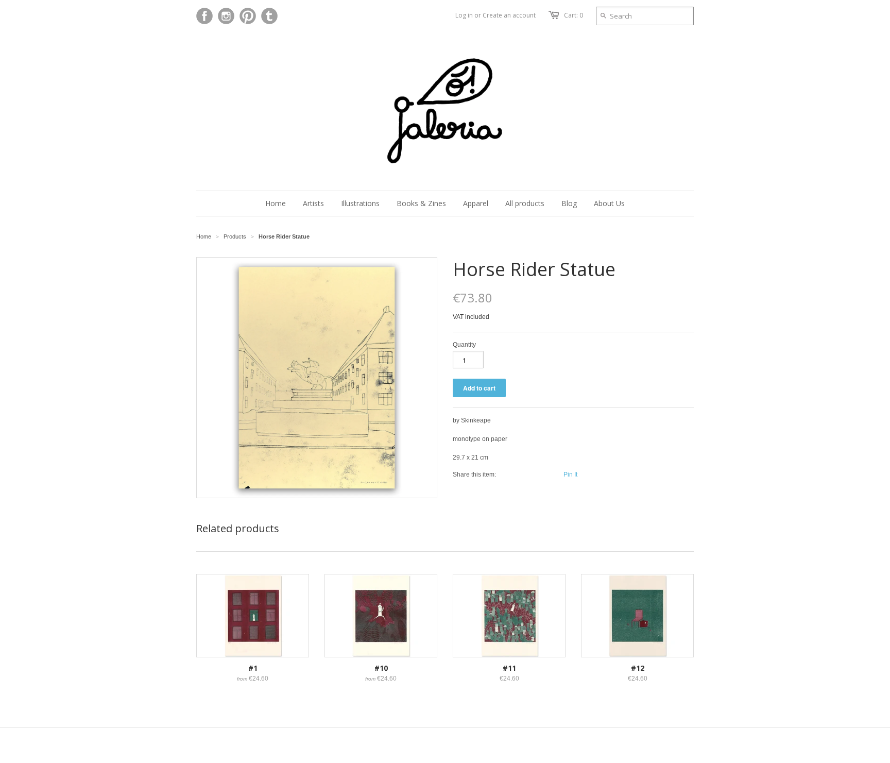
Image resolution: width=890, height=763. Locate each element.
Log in (464, 15)
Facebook (204, 16)
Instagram (226, 16)
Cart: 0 (573, 15)
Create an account (509, 15)
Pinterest (247, 16)
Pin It (570, 474)
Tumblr (269, 16)
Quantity (464, 344)
